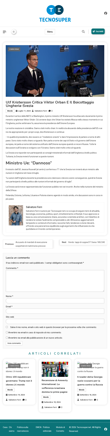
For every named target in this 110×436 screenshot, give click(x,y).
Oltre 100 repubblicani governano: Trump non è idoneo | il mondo (19, 380)
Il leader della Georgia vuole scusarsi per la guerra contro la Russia (90, 380)
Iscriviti (99, 31)
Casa (5, 427)
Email (9, 306)
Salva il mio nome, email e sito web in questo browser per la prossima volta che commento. (53, 327)
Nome (9, 296)
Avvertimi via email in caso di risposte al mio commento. (34, 332)
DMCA (39, 427)
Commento (12, 268)
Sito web (10, 317)
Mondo (10, 111)
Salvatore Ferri (41, 111)
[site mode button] (13, 31)
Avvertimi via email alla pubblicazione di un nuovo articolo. (35, 338)
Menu (50, 31)
